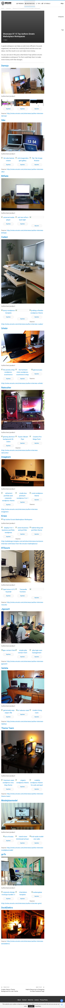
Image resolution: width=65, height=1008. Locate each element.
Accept (31, 1006)
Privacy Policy (44, 1000)
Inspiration (31, 3)
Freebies (21, 3)
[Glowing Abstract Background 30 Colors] (8, 439)
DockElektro (7, 907)
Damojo (5, 65)
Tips (38, 3)
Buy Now (8, 108)
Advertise (30, 1000)
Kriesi (4, 516)
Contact (24, 1000)
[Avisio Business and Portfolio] (22, 529)
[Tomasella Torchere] (22, 590)
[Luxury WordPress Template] (8, 312)
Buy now (37, 225)
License (36, 1000)
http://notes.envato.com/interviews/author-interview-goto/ (21, 903)
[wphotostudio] (36, 370)
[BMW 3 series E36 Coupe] (37, 591)
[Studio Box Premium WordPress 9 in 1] (22, 495)
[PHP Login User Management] (37, 651)
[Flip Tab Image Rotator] (37, 159)
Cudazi (4, 237)
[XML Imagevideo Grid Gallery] (22, 159)
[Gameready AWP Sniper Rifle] (8, 711)
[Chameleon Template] (22, 893)
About (19, 1000)
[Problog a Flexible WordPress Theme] (37, 312)
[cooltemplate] (36, 892)
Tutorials (46, 3)
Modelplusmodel (9, 800)
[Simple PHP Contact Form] (22, 651)
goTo (3, 854)
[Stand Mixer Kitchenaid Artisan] (22, 838)
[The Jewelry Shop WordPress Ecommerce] (8, 372)
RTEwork (5, 548)
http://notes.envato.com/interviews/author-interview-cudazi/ (22, 324)
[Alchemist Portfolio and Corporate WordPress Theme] (8, 497)
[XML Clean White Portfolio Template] (8, 102)
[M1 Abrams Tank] (22, 710)
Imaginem (6, 457)
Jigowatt (5, 609)
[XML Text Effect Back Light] (22, 218)
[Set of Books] (8, 836)
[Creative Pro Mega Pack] (37, 438)
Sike (3, 120)
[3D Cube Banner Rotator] (8, 159)
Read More (38, 1006)
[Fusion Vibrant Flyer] (22, 438)
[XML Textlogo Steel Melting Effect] (37, 219)
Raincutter (6, 387)
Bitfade (4, 176)
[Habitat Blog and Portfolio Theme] (37, 529)
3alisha (4, 668)
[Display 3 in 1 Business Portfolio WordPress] (8, 530)
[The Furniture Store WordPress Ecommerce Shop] (22, 372)
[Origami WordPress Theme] (22, 781)
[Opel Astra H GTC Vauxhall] (8, 590)
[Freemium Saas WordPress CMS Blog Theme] (8, 783)
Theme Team (7, 728)
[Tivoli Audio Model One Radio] (37, 838)
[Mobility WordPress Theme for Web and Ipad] (37, 783)
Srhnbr (4, 328)
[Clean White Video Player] (37, 102)
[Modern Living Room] (37, 711)
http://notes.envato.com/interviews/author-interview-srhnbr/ (22, 383)
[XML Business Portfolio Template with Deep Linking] (22, 102)
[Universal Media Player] (8, 218)
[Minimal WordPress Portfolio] (22, 312)
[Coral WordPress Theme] (37, 494)
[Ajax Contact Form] (8, 650)
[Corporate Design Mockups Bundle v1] (8, 893)
